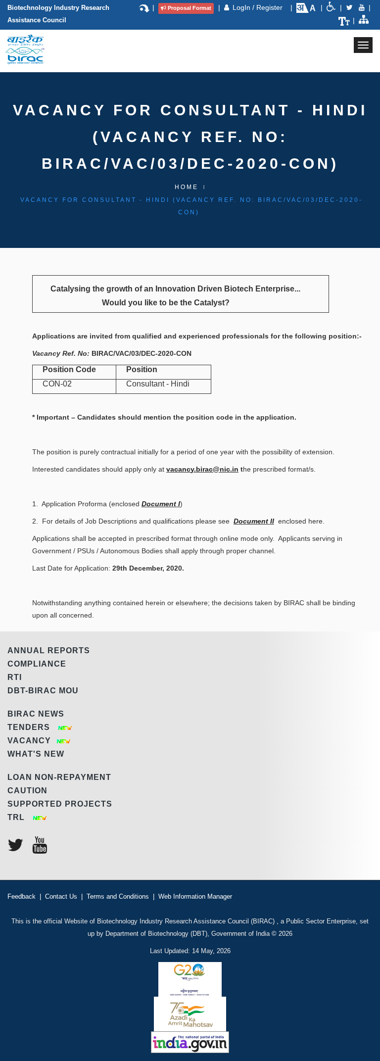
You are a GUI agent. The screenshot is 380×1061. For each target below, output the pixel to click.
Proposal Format (189, 8)
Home (186, 187)
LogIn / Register (259, 7)
